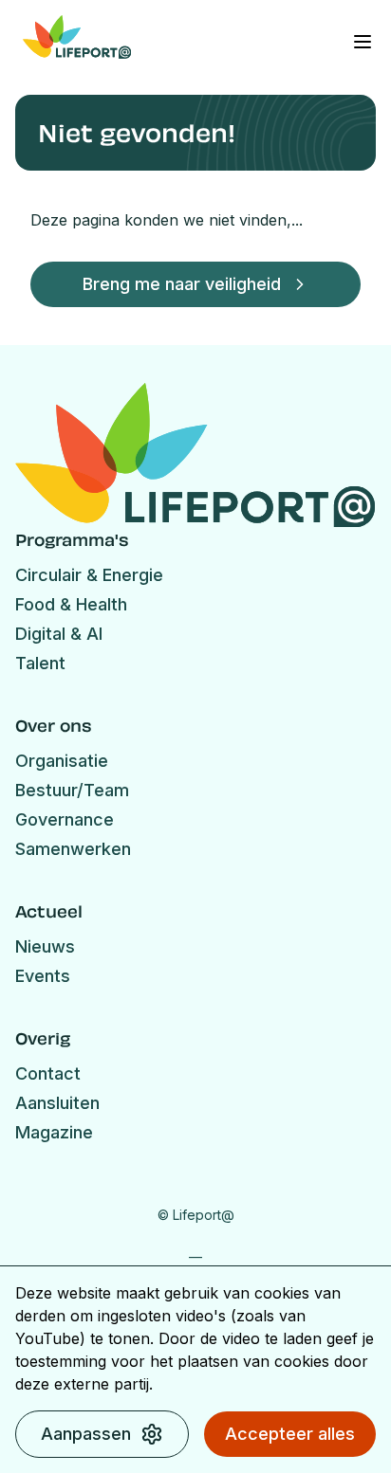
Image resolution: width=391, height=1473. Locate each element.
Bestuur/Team (72, 790)
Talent (40, 663)
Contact (48, 1073)
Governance (64, 819)
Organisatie (61, 761)
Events (42, 976)
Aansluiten (57, 1103)
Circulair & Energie (89, 575)
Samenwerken (73, 849)
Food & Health (71, 604)
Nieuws (45, 946)
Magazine (54, 1132)
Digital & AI (58, 634)
